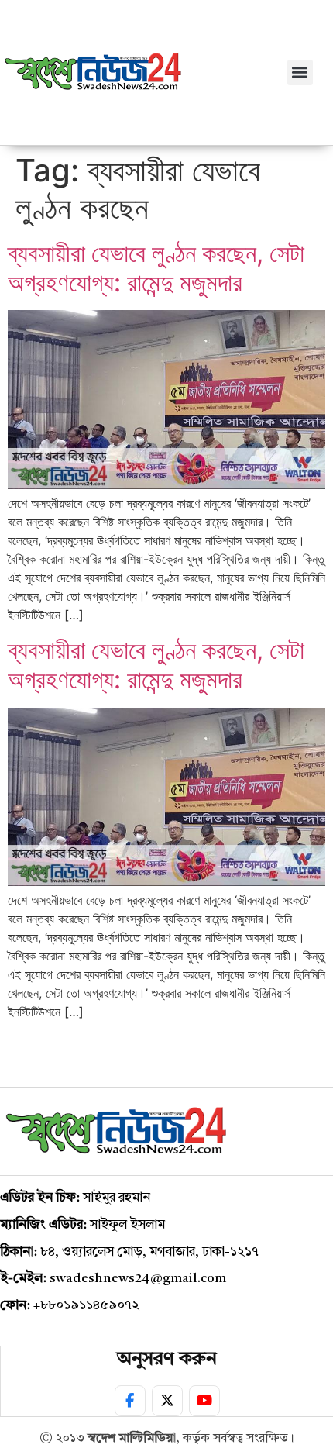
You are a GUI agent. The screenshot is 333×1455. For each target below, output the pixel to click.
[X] (167, 1400)
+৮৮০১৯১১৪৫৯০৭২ (86, 1305)
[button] (300, 72)
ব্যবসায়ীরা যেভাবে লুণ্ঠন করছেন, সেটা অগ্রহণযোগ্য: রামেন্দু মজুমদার (156, 268)
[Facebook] (130, 1400)
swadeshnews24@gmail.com (138, 1278)
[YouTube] (204, 1400)
